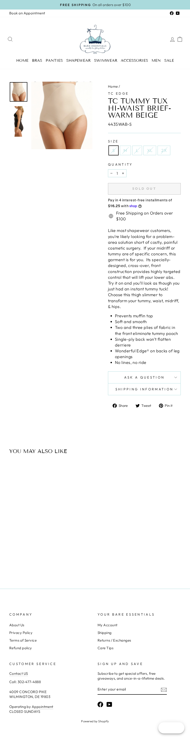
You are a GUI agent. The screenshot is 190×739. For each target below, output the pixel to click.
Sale (169, 60)
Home (22, 60)
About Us (16, 625)
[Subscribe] (164, 689)
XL (149, 150)
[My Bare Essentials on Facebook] (100, 704)
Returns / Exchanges (114, 640)
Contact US (18, 673)
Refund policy (20, 648)
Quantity (120, 164)
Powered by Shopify (95, 721)
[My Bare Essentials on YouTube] (109, 704)
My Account (107, 625)
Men (156, 60)
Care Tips (105, 648)
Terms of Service (23, 640)
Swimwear (105, 60)
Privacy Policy (20, 632)
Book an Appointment (27, 13)
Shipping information (144, 389)
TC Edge (118, 93)
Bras (37, 60)
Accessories (134, 60)
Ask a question (144, 377)
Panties (54, 60)
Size (113, 141)
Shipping (105, 632)
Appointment (42, 706)
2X (164, 150)
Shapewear (78, 60)
